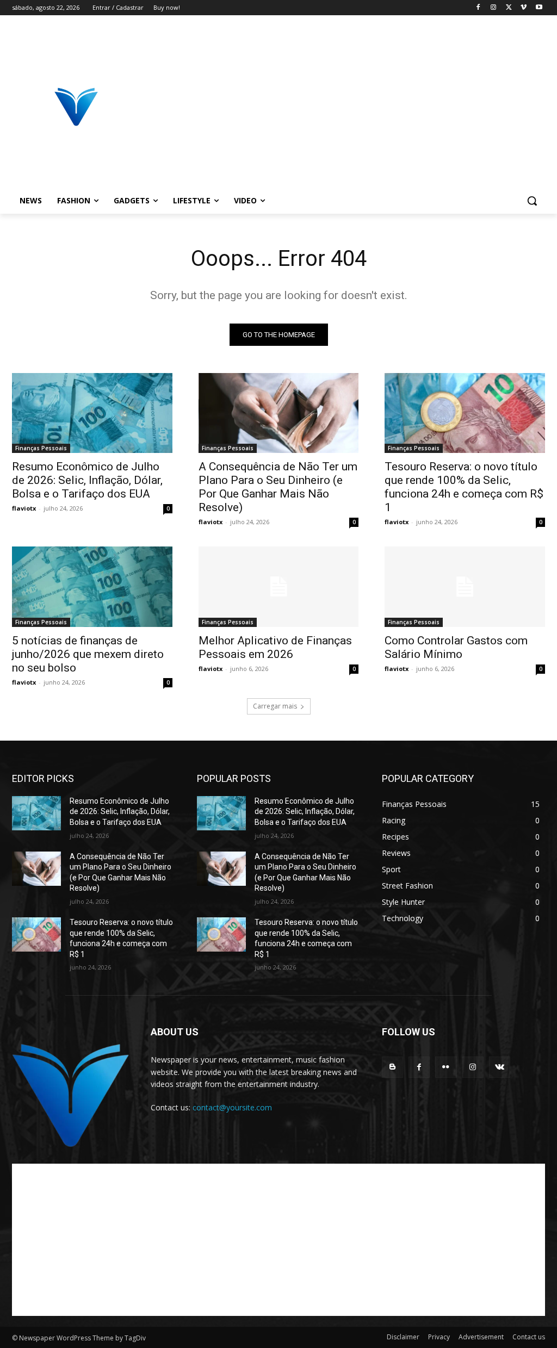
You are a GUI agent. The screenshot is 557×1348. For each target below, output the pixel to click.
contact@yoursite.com (232, 1107)
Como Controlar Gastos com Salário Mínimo (456, 647)
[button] (532, 201)
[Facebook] (478, 8)
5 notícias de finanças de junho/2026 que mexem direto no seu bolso (88, 654)
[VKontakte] (499, 1067)
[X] (509, 8)
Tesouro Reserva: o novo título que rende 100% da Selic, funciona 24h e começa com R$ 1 (464, 487)
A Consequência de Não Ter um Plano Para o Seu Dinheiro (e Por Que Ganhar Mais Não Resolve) (278, 487)
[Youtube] (539, 8)
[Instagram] (493, 8)
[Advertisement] (342, 106)
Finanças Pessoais (41, 448)
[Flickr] (445, 1067)
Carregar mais (275, 706)
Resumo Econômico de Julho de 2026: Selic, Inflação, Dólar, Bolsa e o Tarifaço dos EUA (87, 480)
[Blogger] (392, 1067)
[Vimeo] (523, 8)
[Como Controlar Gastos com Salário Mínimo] (465, 586)
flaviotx (24, 508)
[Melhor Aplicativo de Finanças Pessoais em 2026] (279, 586)
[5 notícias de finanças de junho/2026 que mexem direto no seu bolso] (92, 586)
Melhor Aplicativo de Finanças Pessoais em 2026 (275, 647)
